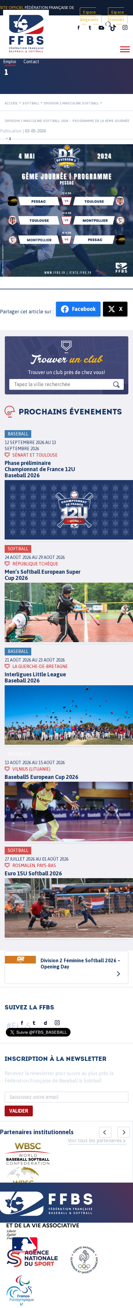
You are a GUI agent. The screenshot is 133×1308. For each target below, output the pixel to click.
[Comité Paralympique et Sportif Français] (20, 1291)
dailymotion (45, 1023)
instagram (125, 28)
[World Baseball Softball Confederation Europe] (23, 1181)
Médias (59, 28)
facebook (78, 28)
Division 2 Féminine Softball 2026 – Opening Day (80, 963)
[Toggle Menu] (125, 49)
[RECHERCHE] (108, 24)
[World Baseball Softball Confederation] (28, 1155)
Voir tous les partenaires (95, 1140)
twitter (89, 28)
